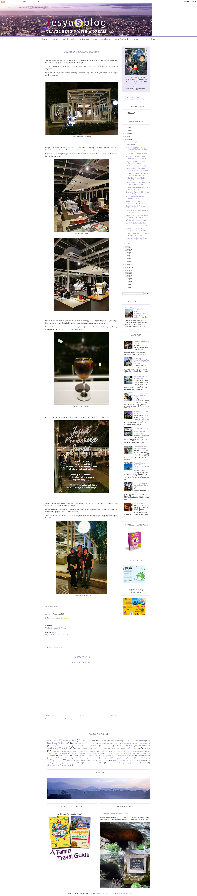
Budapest (146, 743)
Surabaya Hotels (68, 763)
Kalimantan (83, 751)
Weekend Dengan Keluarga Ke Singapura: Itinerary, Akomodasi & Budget (141, 313)
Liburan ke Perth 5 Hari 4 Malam (140, 377)
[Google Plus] (143, 98)
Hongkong (94, 748)
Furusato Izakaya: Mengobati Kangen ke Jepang (136, 162)
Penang (131, 756)
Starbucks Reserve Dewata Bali (56, 635)
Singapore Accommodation (78, 760)
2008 (127, 282)
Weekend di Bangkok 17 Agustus (138, 166)
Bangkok (91, 743)
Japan (147, 748)
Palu (96, 756)
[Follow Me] (133, 98)
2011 (127, 273)
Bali (74, 740)
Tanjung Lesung (111, 763)
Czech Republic (105, 746)
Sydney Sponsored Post (95, 763)
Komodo (101, 751)
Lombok (91, 753)
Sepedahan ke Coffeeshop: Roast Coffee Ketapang (135, 207)
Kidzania (93, 751)
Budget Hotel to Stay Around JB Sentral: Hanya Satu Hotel (141, 430)
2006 (127, 287)
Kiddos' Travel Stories (133, 308)
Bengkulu (116, 743)
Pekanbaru (122, 755)
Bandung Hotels (78, 743)
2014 (127, 264)
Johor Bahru (56, 751)
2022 (127, 136)
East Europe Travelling (124, 746)
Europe (136, 39)
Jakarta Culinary (128, 748)
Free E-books (68, 39)
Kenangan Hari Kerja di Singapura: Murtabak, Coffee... (138, 202)
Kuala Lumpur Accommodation (133, 751)
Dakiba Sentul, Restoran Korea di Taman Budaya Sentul (137, 234)
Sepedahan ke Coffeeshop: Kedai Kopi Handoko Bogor (138, 183)
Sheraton (138, 758)
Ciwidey (86, 746)
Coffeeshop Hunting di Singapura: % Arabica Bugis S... (138, 229)
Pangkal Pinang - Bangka (109, 755)
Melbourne (51, 756)
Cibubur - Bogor (65, 746)
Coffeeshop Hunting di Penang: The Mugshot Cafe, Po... (137, 174)
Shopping (147, 758)
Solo (114, 760)
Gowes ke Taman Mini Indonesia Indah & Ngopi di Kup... (137, 193)
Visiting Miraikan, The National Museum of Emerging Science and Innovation (141, 465)
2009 (127, 279)
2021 (127, 139)
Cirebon (78, 746)
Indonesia (84, 39)
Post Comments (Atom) (63, 719)
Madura (108, 753)
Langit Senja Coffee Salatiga (136, 223)
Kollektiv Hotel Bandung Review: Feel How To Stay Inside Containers (141, 360)
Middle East (150, 39)
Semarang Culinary (126, 758)
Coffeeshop (55, 647)
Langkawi (73, 753)
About (55, 39)
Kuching (64, 753)
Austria (65, 741)
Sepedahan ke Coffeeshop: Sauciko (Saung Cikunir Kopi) (137, 169)
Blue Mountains (127, 743)
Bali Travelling (117, 741)
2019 (127, 250)
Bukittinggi (53, 746)
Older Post (113, 715)
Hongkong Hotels (110, 748)
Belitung (108, 743)
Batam (101, 743)
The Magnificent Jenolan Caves (114, 814)
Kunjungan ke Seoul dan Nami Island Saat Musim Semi (136, 239)
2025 (127, 128)
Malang (126, 753)
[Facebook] (127, 98)
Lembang (82, 753)
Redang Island (105, 758)
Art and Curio (138, 503)
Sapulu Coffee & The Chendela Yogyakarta (137, 211)
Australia (105, 39)
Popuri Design (103, 893)
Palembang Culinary (85, 755)
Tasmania (134, 763)
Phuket (147, 756)
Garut (77, 748)
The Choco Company (124, 893)
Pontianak (54, 758)
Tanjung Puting (124, 763)
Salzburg (115, 758)
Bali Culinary (87, 741)
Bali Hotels (102, 741)
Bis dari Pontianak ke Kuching (141, 342)
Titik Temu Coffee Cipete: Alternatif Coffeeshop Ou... (136, 148)
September (131, 142)
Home (44, 39)
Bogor (137, 743)
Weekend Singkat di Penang (55, 628)
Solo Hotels (123, 760)
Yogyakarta (64, 765)
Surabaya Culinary (53, 763)
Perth (140, 756)
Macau (100, 753)
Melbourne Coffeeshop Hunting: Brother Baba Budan (137, 188)
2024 (127, 131)
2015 (127, 261)
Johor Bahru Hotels (70, 751)
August (129, 145)
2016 (127, 259)
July (128, 243)
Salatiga (61, 647)
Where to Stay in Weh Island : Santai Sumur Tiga (141, 485)
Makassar (116, 753)
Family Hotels (144, 746)
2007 (127, 284)
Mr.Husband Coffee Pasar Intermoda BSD (135, 197)
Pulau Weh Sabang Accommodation (87, 758)
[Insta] (138, 98)
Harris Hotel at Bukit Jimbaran (141, 412)
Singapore (55, 760)
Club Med (94, 746)
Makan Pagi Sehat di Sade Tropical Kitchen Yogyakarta (137, 179)
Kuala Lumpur (113, 751)
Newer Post (50, 715)
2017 (127, 256)
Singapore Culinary (102, 760)
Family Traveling (60, 748)
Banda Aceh (132, 740)
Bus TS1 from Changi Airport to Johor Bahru (141, 395)
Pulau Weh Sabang (66, 758)
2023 (127, 133)
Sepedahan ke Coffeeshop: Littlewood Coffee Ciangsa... (137, 153)
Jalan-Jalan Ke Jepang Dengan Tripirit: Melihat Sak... (137, 216)
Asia (95, 39)
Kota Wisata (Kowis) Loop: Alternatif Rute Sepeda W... (136, 157)
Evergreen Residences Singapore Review (141, 447)
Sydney (79, 763)
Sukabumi (132, 760)
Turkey (143, 763)
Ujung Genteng (52, 765)
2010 (127, 276)
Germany (85, 748)
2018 (127, 253)
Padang (74, 755)
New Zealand (121, 39)
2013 (127, 267)
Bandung (142, 741)
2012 (127, 270)
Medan (145, 753)
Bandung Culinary (57, 743)
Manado (136, 753)
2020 (127, 247)
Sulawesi (142, 760)
